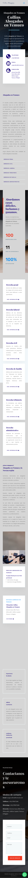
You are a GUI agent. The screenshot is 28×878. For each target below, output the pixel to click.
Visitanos (9, 618)
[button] (24, 874)
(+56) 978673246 (15, 58)
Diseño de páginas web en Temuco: (14, 874)
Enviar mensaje (15, 858)
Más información (12, 299)
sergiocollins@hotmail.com (18, 65)
